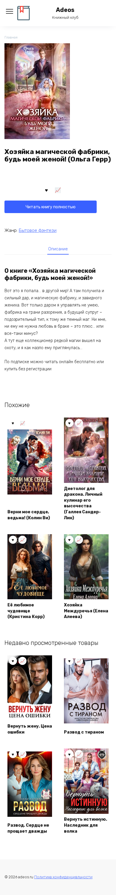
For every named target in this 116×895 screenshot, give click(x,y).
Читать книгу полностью (51, 206)
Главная (11, 37)
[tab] (58, 249)
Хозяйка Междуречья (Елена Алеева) (86, 611)
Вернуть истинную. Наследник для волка (85, 825)
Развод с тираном (84, 732)
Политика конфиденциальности (63, 877)
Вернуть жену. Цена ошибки (29, 729)
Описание (58, 249)
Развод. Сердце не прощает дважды (28, 828)
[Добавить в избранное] (46, 190)
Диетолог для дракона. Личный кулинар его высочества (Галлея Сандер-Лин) (83, 503)
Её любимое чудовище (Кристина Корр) (26, 611)
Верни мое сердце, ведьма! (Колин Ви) (28, 514)
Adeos (65, 10)
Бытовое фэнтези (38, 230)
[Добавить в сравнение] (58, 190)
